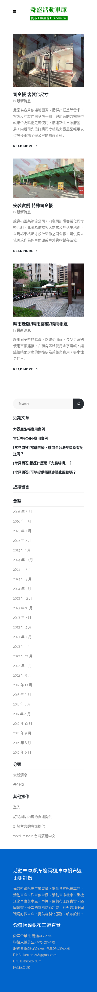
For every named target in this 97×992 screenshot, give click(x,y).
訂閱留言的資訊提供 (29, 826)
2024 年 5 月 (22, 570)
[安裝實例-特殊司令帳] (48, 178)
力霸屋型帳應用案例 (29, 429)
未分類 (18, 785)
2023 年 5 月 (22, 627)
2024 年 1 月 (22, 589)
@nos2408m (32, 961)
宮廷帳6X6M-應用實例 (30, 439)
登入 (16, 807)
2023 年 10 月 (23, 608)
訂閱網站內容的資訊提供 (32, 817)
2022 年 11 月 (22, 666)
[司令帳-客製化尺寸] (48, 60)
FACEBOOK (21, 968)
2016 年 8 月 (22, 743)
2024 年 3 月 (22, 579)
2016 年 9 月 (22, 733)
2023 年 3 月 (22, 637)
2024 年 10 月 (23, 560)
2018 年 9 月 (22, 695)
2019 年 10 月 (22, 685)
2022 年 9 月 (22, 675)
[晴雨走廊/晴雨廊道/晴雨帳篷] (48, 290)
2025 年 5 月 (22, 541)
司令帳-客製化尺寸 (30, 94)
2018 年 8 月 (22, 704)
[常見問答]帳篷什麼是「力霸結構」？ (42, 463)
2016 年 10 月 (22, 724)
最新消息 (24, 101)
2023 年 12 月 (22, 598)
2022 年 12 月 (22, 656)
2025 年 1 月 (22, 550)
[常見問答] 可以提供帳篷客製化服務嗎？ (44, 472)
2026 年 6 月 (22, 512)
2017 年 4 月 (22, 714)
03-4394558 (36, 949)
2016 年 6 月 (22, 753)
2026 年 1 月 (22, 521)
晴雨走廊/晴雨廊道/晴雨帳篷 (40, 324)
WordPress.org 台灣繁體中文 (34, 836)
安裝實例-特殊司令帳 (33, 205)
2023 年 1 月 (22, 647)
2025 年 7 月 (22, 531)
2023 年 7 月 (22, 618)
